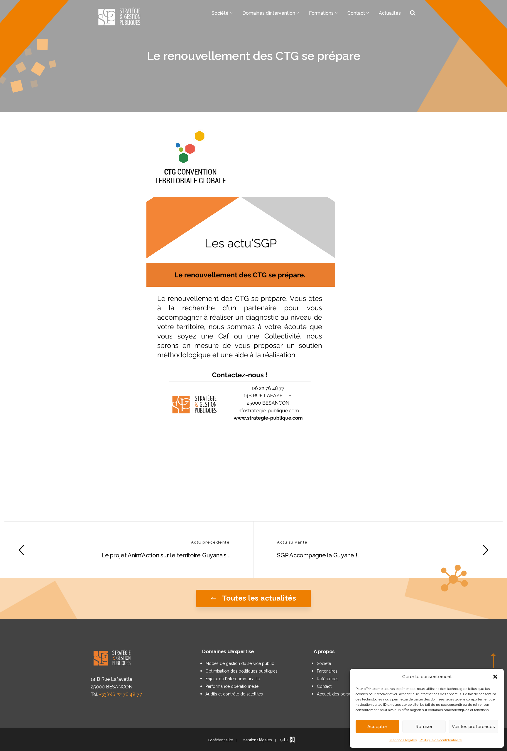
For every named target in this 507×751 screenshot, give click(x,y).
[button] (495, 677)
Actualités (390, 13)
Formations (321, 13)
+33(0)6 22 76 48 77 (120, 694)
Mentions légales (403, 740)
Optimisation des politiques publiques (241, 671)
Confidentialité (220, 740)
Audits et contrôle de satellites (234, 694)
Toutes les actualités (259, 598)
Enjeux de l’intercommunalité (232, 678)
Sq (289, 740)
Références (327, 678)
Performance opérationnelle (231, 686)
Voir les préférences (473, 726)
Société (220, 13)
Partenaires (327, 671)
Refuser (423, 726)
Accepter (377, 726)
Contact (356, 13)
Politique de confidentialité (441, 740)
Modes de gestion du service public (239, 663)
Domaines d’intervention (268, 13)
